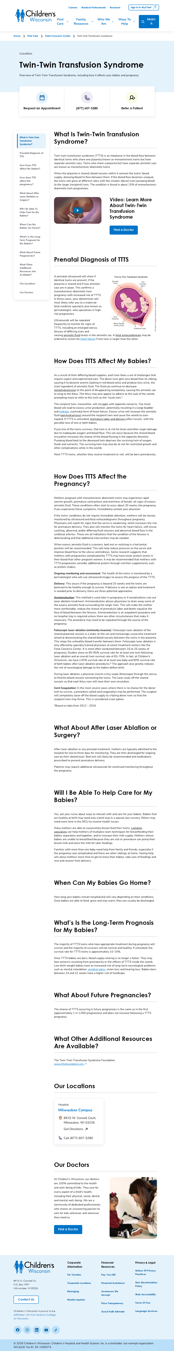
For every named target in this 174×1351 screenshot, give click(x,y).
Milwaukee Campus (75, 1110)
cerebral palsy (96, 969)
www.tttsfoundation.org (70, 1064)
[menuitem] (31, 140)
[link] (72, 7)
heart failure (87, 339)
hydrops (64, 411)
